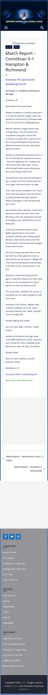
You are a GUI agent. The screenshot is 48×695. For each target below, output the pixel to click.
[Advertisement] (24, 421)
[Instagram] (18, 536)
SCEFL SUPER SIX (10, 580)
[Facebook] (5, 536)
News (17, 47)
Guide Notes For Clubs (12, 638)
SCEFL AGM (8, 574)
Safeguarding (8, 606)
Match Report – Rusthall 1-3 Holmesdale (28, 468)
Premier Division (10, 552)
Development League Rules (15, 649)
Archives (6, 601)
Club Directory (9, 595)
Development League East (14, 563)
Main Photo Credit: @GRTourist (19, 380)
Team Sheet (8, 623)
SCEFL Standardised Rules (14, 644)
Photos (6, 612)
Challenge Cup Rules (11, 660)
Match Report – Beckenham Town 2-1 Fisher (25, 458)
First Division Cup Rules (13, 655)
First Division (8, 558)
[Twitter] (12, 536)
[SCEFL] (24, 10)
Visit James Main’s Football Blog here (21, 374)
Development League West (14, 569)
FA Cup (9, 47)
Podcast (6, 617)
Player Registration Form (13, 666)
